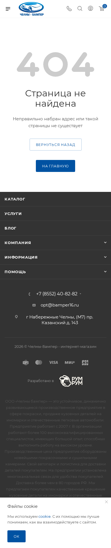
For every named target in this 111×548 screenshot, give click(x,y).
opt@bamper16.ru (60, 305)
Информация (21, 257)
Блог (11, 228)
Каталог (15, 199)
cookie (44, 516)
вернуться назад (55, 145)
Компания (18, 242)
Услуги (13, 213)
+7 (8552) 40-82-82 (56, 294)
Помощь (15, 271)
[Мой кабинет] (90, 9)
